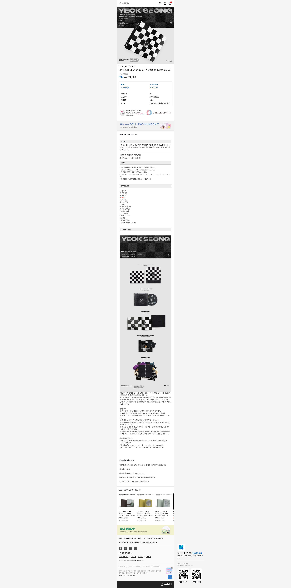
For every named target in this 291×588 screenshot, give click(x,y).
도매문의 (148, 557)
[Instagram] (130, 548)
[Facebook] (120, 548)
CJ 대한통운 (146, 566)
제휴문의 (140, 557)
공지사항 (134, 538)
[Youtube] (135, 548)
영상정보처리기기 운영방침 (149, 542)
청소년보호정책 (123, 542)
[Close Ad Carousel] (172, 568)
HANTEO (123, 566)
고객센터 (133, 557)
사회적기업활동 (158, 538)
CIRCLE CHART (134, 566)
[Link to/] (165, 3)
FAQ (139, 538)
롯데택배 (156, 566)
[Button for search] (160, 3)
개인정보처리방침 (135, 542)
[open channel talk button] (170, 577)
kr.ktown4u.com (138, 560)
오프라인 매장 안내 (124, 538)
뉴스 (144, 538)
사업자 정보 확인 (123, 557)
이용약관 (149, 538)
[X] (125, 548)
